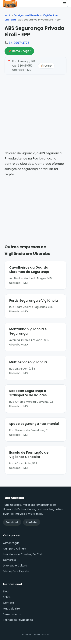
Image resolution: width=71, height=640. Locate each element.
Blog (6, 591)
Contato (8, 603)
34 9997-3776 (19, 43)
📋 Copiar (46, 66)
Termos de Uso (12, 614)
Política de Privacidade (18, 620)
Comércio (9, 560)
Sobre (7, 597)
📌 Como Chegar (19, 51)
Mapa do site (11, 608)
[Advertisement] (35, 205)
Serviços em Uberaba (27, 15)
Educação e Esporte (16, 571)
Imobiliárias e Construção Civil (22, 554)
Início (8, 15)
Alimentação (11, 543)
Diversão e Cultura (15, 565)
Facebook (12, 522)
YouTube (31, 522)
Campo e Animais (14, 548)
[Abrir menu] (64, 3)
